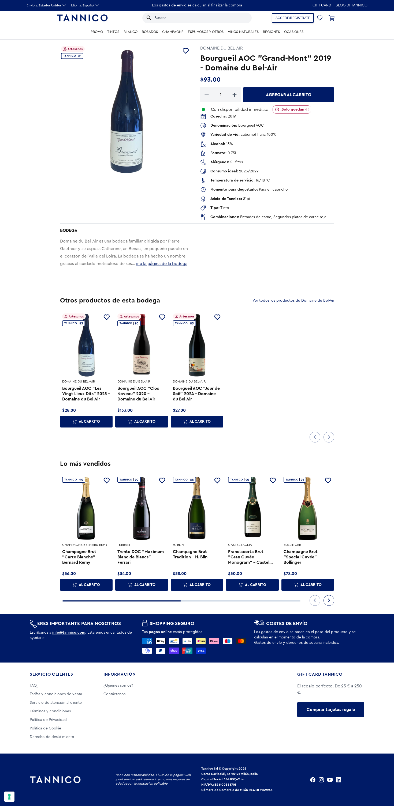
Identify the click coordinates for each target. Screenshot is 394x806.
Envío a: (44, 5)
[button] (241, 18)
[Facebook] (313, 780)
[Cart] (331, 18)
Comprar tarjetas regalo (331, 709)
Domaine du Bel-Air (221, 48)
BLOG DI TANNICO (351, 5)
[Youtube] (330, 780)
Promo (97, 32)
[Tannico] (82, 17)
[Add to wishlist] (186, 51)
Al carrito (89, 421)
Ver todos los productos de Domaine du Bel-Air (293, 300)
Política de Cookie (45, 728)
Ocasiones (293, 32)
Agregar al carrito (288, 95)
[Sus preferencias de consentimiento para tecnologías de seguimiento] (9, 797)
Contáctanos (114, 694)
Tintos (113, 32)
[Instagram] (321, 780)
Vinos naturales (243, 32)
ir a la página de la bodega (161, 264)
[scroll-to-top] (383, 780)
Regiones (271, 32)
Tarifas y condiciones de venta (56, 694)
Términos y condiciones (50, 711)
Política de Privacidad (48, 720)
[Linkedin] (338, 780)
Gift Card (322, 5)
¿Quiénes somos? (118, 685)
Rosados (150, 32)
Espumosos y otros (206, 32)
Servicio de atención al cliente (56, 703)
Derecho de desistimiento (52, 737)
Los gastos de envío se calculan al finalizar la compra (197, 5)
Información (119, 674)
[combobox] (191, 18)
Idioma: (82, 5)
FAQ (33, 685)
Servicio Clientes (51, 674)
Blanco (130, 32)
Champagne (173, 32)
